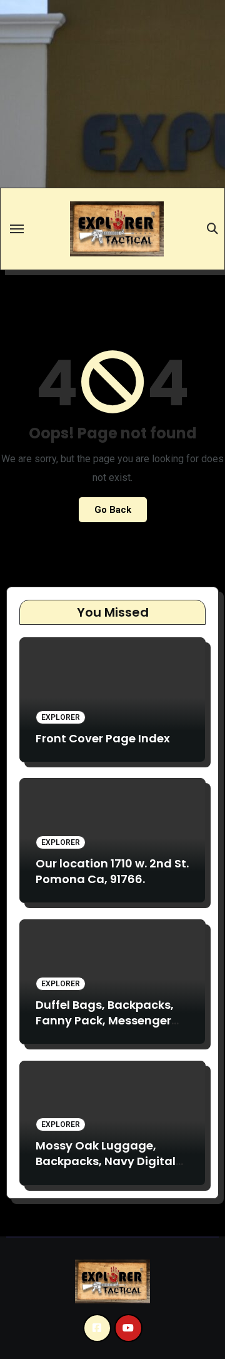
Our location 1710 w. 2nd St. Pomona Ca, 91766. (112, 871)
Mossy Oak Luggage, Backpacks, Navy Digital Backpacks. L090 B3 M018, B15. (108, 1169)
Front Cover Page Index (103, 738)
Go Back (112, 509)
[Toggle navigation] (17, 228)
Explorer (60, 717)
